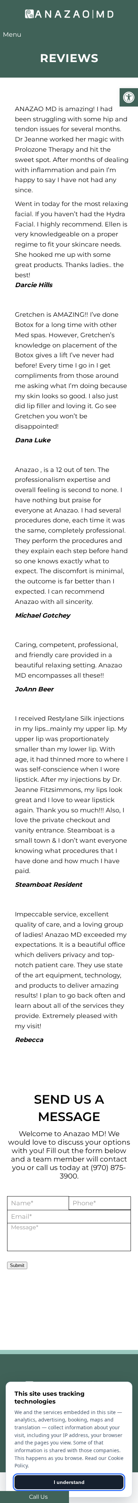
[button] (129, 97)
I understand (69, 1482)
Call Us (38, 1496)
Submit (17, 1265)
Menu (12, 34)
